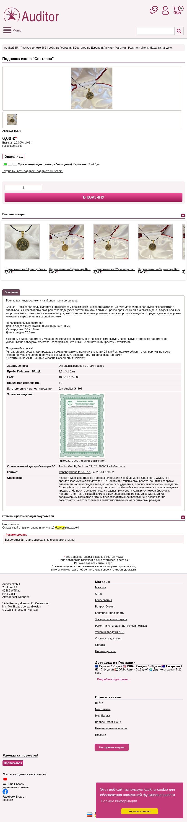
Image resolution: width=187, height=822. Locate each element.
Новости (100, 734)
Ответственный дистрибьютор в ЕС (31, 466)
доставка (16, 145)
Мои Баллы (102, 715)
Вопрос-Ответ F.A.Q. (108, 722)
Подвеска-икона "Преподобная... (26, 269)
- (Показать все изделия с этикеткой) (82, 460)
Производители (105, 651)
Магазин (120, 47)
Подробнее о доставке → (114, 679)
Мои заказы (102, 709)
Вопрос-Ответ (104, 606)
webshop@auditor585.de (74, 472)
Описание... (14, 156)
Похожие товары (13, 214)
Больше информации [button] (119, 801)
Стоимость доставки (108, 638)
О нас (98, 593)
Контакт (33, 609)
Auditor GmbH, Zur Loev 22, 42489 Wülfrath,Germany (92, 466)
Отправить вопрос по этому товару (81, 365)
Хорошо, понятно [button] (140, 811)
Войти (99, 702)
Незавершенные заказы (111, 728)
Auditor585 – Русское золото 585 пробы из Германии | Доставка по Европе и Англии (58, 47)
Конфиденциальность (109, 613)
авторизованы (37, 539)
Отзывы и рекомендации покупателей (28, 516)
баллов (60, 527)
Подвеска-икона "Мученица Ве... (70, 269)
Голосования (103, 600)
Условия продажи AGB (109, 632)
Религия (133, 47)
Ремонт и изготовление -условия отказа (121, 625)
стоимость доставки (116, 560)
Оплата (100, 645)
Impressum (19, 609)
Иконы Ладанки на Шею (156, 47)
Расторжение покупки (111, 747)
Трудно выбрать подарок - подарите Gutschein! (32, 171)
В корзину (93, 197)
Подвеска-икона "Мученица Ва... (114, 269)
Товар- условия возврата (111, 619)
